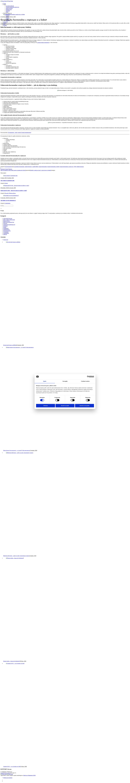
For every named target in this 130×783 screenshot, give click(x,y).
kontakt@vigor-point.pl (6, 773)
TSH (75, 166)
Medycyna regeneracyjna (8, 222)
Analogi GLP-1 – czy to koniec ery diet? (12, 766)
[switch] (57, 400)
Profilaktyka (5, 228)
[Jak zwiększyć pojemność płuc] (10, 175)
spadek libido (35, 166)
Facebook (3, 169)
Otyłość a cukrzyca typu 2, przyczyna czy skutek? (40, 170)
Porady (6, 183)
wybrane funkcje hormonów (43, 42)
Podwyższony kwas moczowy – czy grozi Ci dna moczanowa (16, 450)
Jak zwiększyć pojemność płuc (7, 180)
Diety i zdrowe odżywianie (9, 219)
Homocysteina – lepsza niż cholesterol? (11, 661)
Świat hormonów (8, 166)
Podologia (5, 225)
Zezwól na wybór (65, 405)
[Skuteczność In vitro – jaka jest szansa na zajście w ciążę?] (16, 185)
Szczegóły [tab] (65, 381)
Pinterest (10, 169)
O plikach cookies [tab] (85, 381)
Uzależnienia (7, 203)
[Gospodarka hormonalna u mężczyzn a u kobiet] (14, 14)
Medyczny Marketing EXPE (29, 775)
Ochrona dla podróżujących (9, 224)
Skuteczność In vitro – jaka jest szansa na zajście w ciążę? (14, 190)
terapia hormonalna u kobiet (53, 166)
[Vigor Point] (7, 1)
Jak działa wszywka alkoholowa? (8, 200)
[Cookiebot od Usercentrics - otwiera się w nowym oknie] (88, 377)
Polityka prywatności (7, 777)
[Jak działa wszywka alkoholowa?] (11, 195)
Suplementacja (6, 229)
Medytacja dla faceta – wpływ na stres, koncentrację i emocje (16, 555)
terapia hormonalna (43, 166)
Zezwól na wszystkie (84, 405)
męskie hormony (28, 166)
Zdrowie (5, 234)
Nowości (7, 193)
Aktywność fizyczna (7, 218)
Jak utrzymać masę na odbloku (9, 345)
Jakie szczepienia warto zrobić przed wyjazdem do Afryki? (13, 170)
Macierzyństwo (12, 193)
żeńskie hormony (80, 166)
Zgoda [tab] (44, 381)
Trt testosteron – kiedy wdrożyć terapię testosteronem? (19, 132)
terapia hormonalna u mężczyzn (66, 166)
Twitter (6, 169)
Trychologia (5, 232)
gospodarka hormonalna (19, 166)
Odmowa (45, 405)
